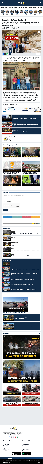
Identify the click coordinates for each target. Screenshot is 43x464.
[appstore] (17, 453)
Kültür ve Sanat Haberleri (26, 445)
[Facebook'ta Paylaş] (3, 54)
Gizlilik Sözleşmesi (6, 462)
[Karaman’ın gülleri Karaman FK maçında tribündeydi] (31, 389)
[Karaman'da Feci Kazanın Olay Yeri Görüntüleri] (31, 401)
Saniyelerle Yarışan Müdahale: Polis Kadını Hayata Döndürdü (25, 250)
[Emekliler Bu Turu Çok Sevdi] (21, 41)
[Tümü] (39, 228)
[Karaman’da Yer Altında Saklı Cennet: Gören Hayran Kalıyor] (12, 152)
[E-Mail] (10, 140)
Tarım (13, 254)
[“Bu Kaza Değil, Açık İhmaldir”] (12, 401)
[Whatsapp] (17, 437)
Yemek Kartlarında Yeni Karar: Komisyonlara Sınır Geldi (24, 239)
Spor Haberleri (24, 448)
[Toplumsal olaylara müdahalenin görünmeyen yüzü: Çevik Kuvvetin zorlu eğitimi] (21, 371)
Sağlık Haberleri (6, 448)
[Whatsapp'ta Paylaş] (7, 54)
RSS (10, 458)
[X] (11, 437)
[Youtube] (15, 437)
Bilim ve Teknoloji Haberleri (27, 440)
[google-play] (27, 453)
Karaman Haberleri (13, 7)
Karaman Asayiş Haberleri (7, 440)
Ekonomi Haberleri (6, 443)
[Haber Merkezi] (5, 138)
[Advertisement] (21, 416)
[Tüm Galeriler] (39, 333)
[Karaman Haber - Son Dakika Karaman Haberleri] (21, 3)
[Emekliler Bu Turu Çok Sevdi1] (21, 76)
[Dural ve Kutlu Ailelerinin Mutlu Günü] (12, 180)
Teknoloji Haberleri (25, 449)
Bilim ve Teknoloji (15, 242)
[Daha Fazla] (10, 54)
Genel (13, 248)
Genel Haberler (25, 443)
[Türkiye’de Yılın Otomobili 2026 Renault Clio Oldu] (12, 389)
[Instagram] (13, 437)
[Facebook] (9, 437)
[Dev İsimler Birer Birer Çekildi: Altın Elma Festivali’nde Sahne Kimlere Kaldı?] (12, 166)
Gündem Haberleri (23, 7)
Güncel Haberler (32, 7)
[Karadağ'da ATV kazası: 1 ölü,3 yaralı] (21, 347)
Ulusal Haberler (6, 450)
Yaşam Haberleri (25, 450)
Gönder (5, 209)
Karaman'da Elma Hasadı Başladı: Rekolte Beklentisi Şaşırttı (25, 255)
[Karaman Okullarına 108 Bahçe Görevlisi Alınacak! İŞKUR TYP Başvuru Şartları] (31, 180)
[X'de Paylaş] (5, 54)
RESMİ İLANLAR (4, 7)
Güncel (13, 237)
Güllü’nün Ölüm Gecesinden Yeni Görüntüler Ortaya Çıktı (24, 233)
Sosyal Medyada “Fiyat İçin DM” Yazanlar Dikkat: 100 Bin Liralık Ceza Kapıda (25, 244)
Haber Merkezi (12, 137)
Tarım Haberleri (6, 449)
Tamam (39, 462)
